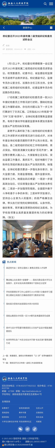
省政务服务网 (24, 408)
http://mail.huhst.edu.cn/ (31, 391)
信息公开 (39, 408)
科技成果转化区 (25, 422)
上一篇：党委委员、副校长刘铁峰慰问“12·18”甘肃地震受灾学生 (27, 357)
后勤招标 (39, 413)
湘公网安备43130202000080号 (17, 445)
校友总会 (39, 417)
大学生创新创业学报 (10, 422)
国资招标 (5, 417)
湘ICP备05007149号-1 (11, 442)
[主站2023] (15, 4)
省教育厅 (5, 408)
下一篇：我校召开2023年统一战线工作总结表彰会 (22, 363)
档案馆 (38, 422)
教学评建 (22, 413)
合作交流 (22, 417)
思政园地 (5, 413)
